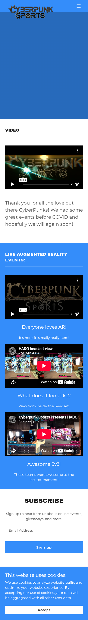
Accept (44, 610)
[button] (78, 6)
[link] (31, 6)
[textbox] (44, 530)
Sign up (43, 547)
